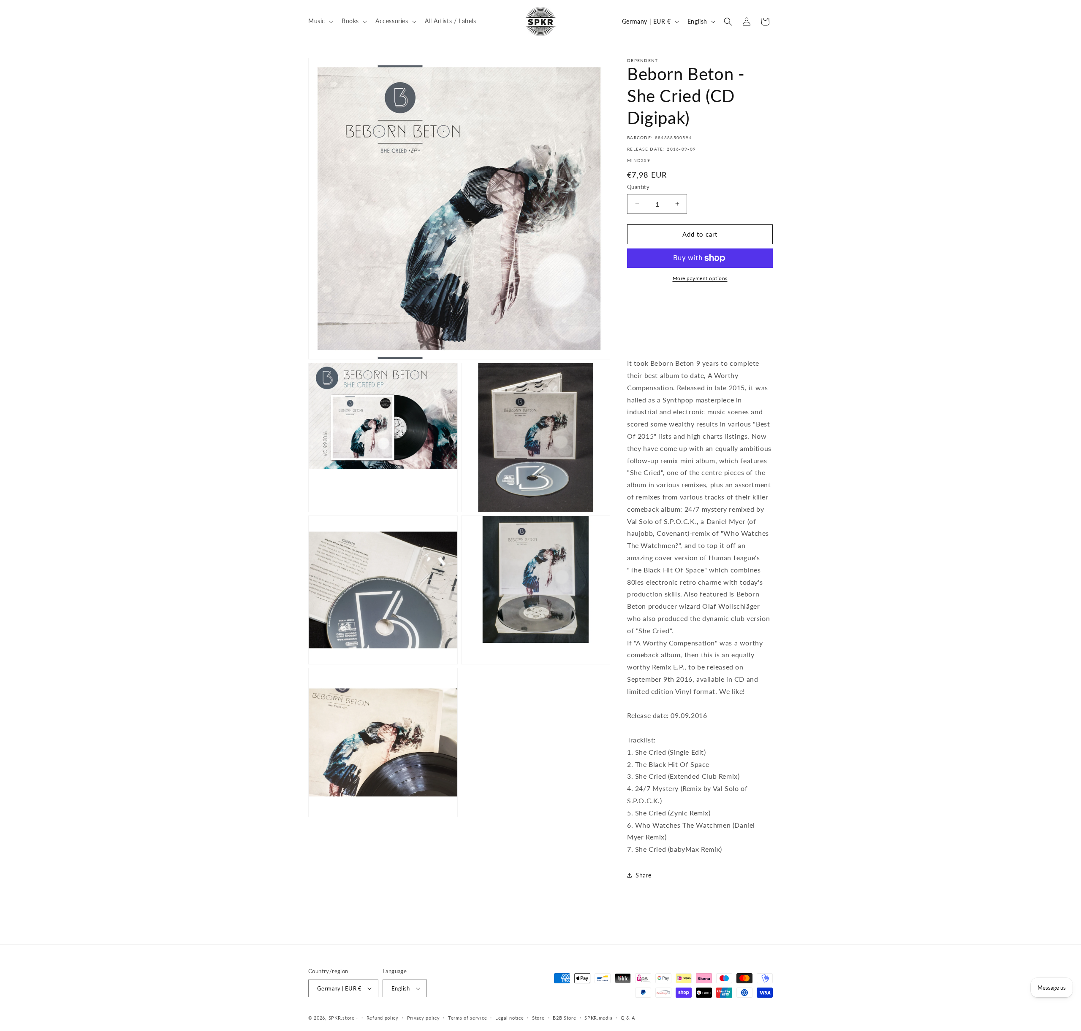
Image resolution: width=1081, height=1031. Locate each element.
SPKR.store (342, 1017)
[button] (320, 21)
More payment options (700, 278)
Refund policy (383, 1017)
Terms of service (467, 1017)
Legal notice (509, 1017)
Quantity (638, 187)
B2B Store (564, 1017)
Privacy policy (423, 1017)
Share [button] (644, 875)
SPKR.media (598, 1017)
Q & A (628, 1017)
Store (538, 1017)
